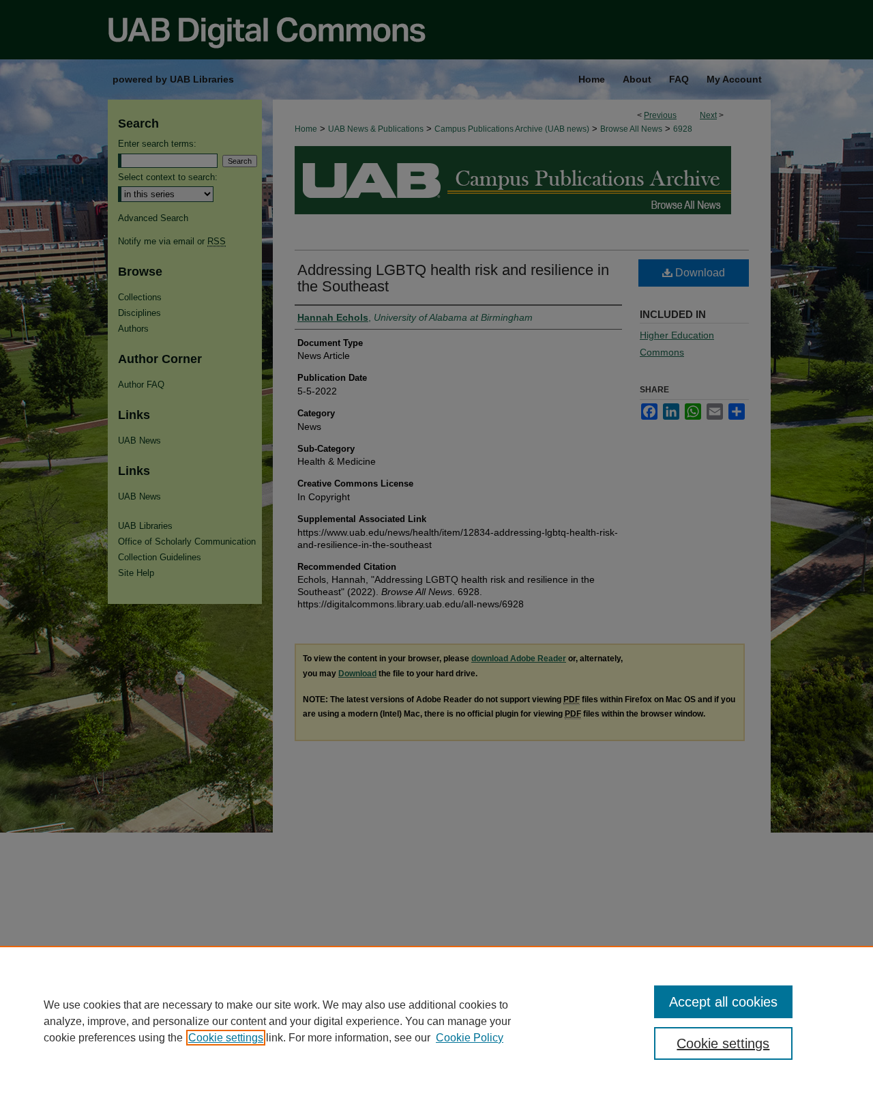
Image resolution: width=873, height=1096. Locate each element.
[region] (436, 1021)
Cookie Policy (469, 1037)
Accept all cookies (723, 1001)
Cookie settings (225, 1037)
